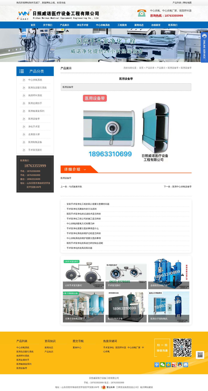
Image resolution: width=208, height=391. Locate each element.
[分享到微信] (162, 364)
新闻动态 (139, 25)
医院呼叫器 (120, 347)
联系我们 (172, 25)
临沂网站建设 (146, 387)
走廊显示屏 (34, 134)
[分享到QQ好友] (179, 364)
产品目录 (150, 68)
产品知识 (49, 351)
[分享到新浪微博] (174, 364)
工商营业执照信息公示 (126, 387)
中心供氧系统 (103, 25)
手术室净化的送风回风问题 (79, 248)
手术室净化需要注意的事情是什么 (83, 228)
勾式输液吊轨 (75, 186)
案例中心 (77, 347)
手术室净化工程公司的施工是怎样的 (84, 218)
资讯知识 (50, 341)
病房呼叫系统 (35, 95)
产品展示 (64, 25)
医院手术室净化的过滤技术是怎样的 (84, 214)
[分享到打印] (185, 364)
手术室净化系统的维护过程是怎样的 (84, 233)
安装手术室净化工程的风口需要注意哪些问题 (88, 204)
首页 (33, 25)
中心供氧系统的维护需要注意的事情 (84, 238)
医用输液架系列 (36, 111)
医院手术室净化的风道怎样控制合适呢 (85, 243)
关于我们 (47, 25)
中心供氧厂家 (134, 347)
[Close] (204, 64)
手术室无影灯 (35, 150)
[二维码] (200, 355)
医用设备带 (34, 118)
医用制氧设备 (35, 142)
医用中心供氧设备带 (182, 186)
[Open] (204, 47)
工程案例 (122, 25)
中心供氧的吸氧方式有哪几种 (80, 223)
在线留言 (155, 25)
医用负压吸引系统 (37, 87)
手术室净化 (108, 347)
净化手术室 (82, 25)
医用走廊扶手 (35, 103)
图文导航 (78, 341)
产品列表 (21, 341)
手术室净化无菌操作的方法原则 (82, 209)
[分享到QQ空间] (168, 364)
